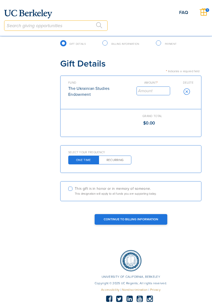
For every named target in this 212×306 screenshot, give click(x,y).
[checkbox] (130, 191)
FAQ (183, 12)
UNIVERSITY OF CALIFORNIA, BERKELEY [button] (131, 277)
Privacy (155, 290)
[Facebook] (109, 299)
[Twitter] (119, 299)
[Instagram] (150, 299)
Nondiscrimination (134, 290)
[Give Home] (30, 14)
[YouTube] (139, 299)
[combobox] (56, 25)
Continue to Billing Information (131, 219)
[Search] (99, 25)
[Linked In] (129, 299)
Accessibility (110, 290)
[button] (187, 92)
